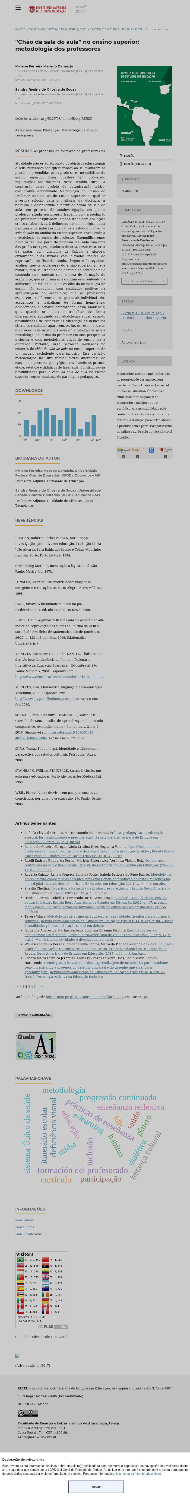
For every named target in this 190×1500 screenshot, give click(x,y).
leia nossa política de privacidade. (139, 1473)
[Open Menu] (18, 7)
